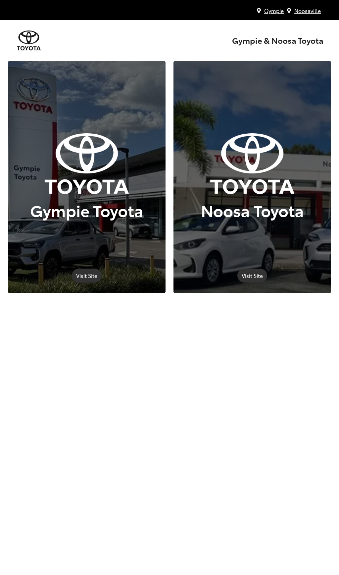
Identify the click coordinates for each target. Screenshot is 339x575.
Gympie (274, 10)
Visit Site (86, 275)
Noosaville (307, 10)
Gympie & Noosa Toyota (277, 40)
